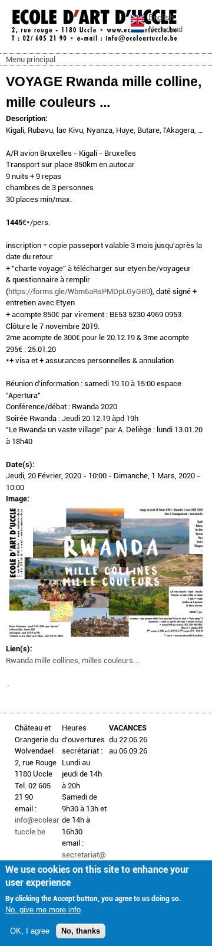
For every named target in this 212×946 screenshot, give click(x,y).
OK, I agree (29, 931)
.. (7, 683)
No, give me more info (43, 909)
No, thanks (80, 931)
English (161, 17)
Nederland (165, 29)
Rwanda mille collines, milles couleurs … (73, 660)
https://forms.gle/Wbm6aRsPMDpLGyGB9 (79, 291)
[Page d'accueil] (94, 41)
